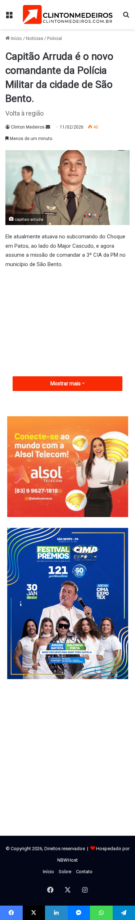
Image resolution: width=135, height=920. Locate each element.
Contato (84, 871)
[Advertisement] (67, 330)
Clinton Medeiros (28, 127)
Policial (54, 38)
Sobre (65, 871)
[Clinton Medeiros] (68, 14)
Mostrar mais (66, 383)
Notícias (34, 38)
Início (16, 38)
